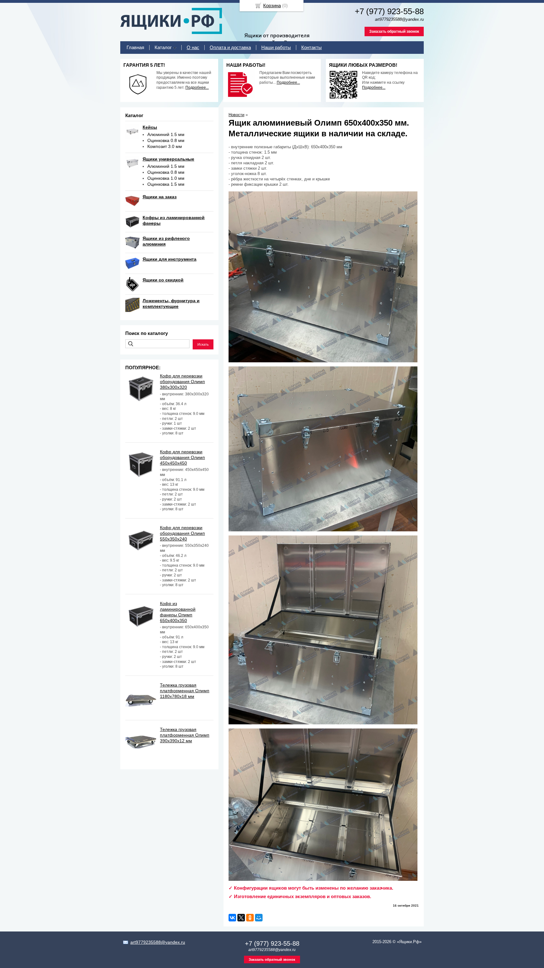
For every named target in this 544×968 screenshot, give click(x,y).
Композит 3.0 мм (164, 146)
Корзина (272, 5)
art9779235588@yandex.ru (157, 942)
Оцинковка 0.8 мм (165, 140)
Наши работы (276, 47)
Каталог (163, 47)
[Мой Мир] (259, 917)
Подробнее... (197, 87)
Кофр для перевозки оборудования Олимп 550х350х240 (182, 533)
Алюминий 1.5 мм (165, 134)
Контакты (311, 47)
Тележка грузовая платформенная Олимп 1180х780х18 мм (184, 690)
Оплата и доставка (230, 47)
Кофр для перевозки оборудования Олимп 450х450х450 (182, 457)
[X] (241, 917)
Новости (236, 114)
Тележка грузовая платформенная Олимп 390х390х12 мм (184, 735)
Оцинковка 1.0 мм (165, 178)
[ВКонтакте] (232, 917)
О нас (193, 47)
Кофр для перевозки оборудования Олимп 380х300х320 (182, 381)
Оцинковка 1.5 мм (165, 184)
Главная (135, 47)
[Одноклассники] (250, 917)
